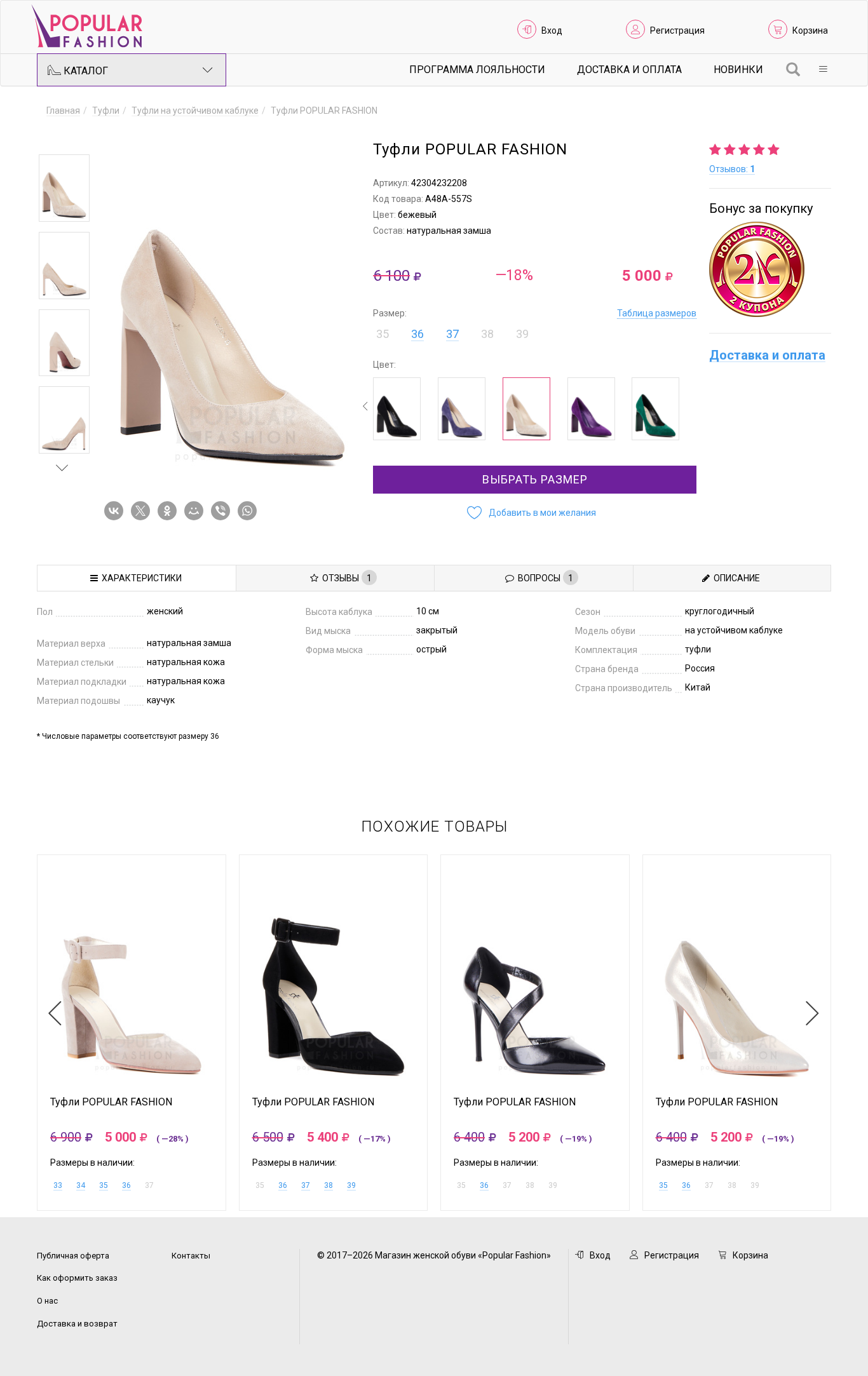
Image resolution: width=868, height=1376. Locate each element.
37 (452, 334)
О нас (47, 1300)
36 (417, 334)
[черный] (397, 408)
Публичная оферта (73, 1255)
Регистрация (677, 30)
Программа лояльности (477, 70)
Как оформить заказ (77, 1278)
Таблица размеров (656, 313)
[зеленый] (655, 408)
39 (351, 1185)
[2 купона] (770, 269)
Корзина (810, 30)
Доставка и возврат (77, 1323)
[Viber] (223, 510)
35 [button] (382, 334)
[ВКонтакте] (116, 510)
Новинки (738, 70)
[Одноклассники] (170, 510)
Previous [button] (62, 136)
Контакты (191, 1255)
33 (57, 1185)
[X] (143, 510)
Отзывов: (732, 169)
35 (103, 1185)
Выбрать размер (535, 479)
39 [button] (522, 334)
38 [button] (487, 334)
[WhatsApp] (250, 510)
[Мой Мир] (196, 510)
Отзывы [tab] (345, 578)
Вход (551, 30)
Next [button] (62, 467)
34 (80, 1185)
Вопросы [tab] (543, 578)
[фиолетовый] (591, 408)
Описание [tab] (735, 578)
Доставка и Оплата (629, 70)
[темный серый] (461, 408)
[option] (64, 188)
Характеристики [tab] (140, 578)
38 (328, 1185)
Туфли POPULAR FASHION (111, 1102)
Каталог (84, 71)
